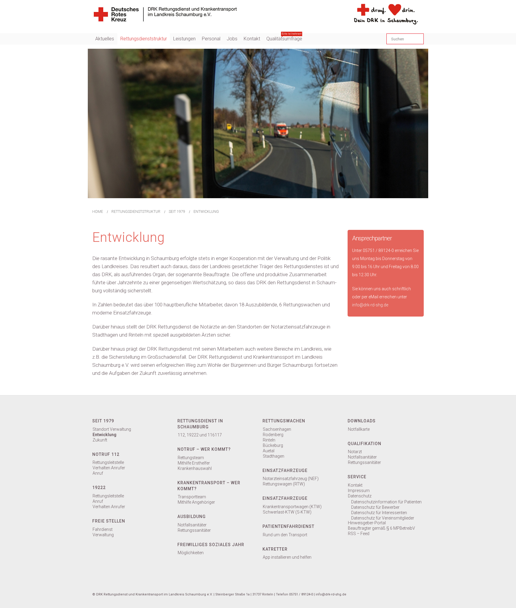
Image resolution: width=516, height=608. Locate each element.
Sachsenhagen (277, 429)
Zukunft (100, 440)
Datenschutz (359, 496)
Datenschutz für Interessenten (379, 512)
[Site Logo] (165, 13)
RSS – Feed (358, 533)
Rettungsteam (191, 457)
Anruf (98, 473)
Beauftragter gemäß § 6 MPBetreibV (381, 528)
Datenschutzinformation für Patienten (386, 501)
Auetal (268, 450)
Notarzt (355, 451)
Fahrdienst (103, 529)
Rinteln (269, 440)
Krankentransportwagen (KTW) (292, 506)
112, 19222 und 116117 (200, 435)
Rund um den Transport (285, 534)
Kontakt (355, 485)
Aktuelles (104, 39)
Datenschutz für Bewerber (375, 507)
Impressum (359, 490)
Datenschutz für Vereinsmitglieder (382, 518)
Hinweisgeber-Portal (367, 522)
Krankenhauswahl (195, 468)
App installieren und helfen (287, 557)
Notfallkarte (359, 429)
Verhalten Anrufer (109, 467)
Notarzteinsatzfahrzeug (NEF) (291, 478)
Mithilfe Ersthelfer (194, 463)
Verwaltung (103, 534)
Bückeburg (273, 445)
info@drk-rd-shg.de (370, 305)
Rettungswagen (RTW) (284, 484)
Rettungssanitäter (194, 530)
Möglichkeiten (191, 552)
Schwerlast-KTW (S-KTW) (287, 512)
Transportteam (192, 496)
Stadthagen (273, 456)
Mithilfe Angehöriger (196, 502)
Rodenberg (273, 434)
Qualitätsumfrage (284, 37)
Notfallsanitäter (192, 525)
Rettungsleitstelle (108, 462)
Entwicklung (104, 434)
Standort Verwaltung (112, 429)
